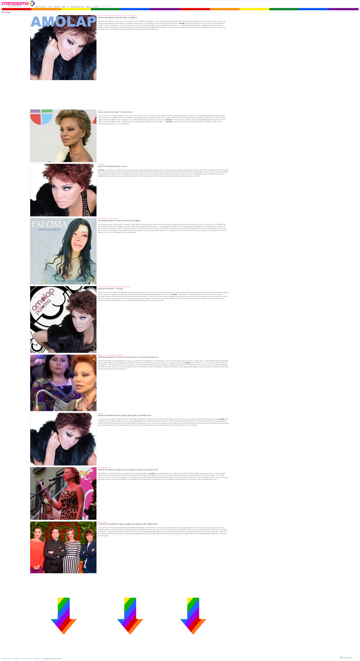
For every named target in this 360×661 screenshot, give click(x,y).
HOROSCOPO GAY (77, 7)
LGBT (50, 7)
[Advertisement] (130, 95)
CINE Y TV (65, 7)
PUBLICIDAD (5, 659)
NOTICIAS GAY (41, 7)
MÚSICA (57, 7)
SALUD (88, 7)
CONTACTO (37, 659)
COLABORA (16, 659)
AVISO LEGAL (26, 659)
